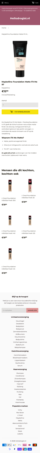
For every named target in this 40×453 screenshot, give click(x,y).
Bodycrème (20, 339)
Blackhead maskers (20, 358)
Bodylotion (20, 326)
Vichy (20, 410)
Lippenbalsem (20, 360)
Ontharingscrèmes (20, 342)
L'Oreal (20, 415)
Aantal (4, 101)
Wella (20, 420)
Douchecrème (20, 337)
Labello (20, 434)
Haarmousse (20, 402)
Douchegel (20, 321)
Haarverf (20, 384)
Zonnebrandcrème (20, 331)
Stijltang (20, 386)
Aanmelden (32, 310)
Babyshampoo (20, 347)
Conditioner (20, 376)
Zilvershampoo (20, 378)
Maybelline (20, 418)
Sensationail (20, 428)
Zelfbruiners (20, 334)
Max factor (20, 412)
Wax (20, 394)
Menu (6, 3)
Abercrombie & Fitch (20, 423)
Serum (20, 365)
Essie (20, 426)
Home (4, 28)
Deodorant (20, 323)
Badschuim (20, 345)
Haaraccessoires (20, 389)
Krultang (20, 392)
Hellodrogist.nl (20, 18)
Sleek (20, 431)
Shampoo (20, 373)
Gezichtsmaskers (20, 355)
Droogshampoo (20, 381)
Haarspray (20, 400)
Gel (20, 397)
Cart (36, 3)
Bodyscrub (20, 329)
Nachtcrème (20, 363)
